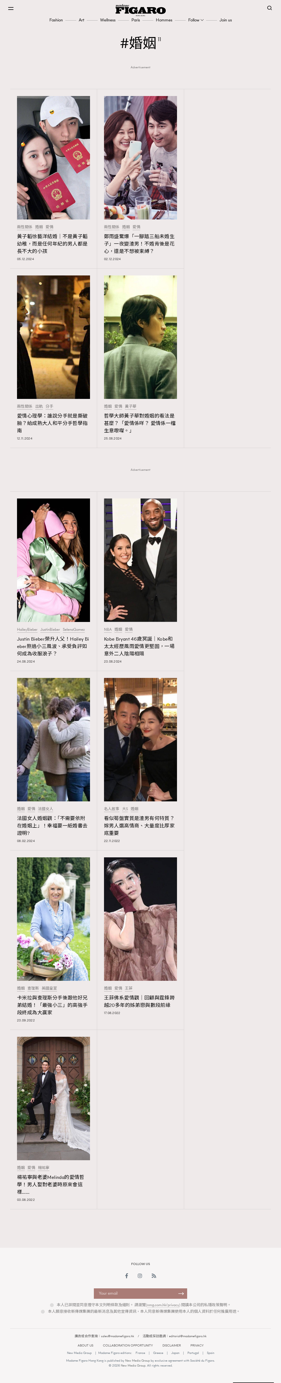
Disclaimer (171, 1345)
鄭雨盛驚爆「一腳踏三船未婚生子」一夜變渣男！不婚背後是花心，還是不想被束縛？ (139, 244)
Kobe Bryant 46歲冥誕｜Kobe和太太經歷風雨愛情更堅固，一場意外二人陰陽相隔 (139, 646)
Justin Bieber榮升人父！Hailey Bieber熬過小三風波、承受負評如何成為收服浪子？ (53, 646)
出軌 (39, 406)
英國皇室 (49, 988)
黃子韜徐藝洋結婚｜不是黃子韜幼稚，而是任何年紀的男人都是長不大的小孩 (52, 244)
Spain (210, 1353)
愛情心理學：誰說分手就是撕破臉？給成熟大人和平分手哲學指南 (52, 423)
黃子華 (130, 406)
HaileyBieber (27, 629)
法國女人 (45, 809)
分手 (49, 406)
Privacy (197, 1345)
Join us (226, 20)
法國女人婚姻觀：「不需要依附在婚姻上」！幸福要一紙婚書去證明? (52, 825)
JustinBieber (50, 629)
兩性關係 (24, 227)
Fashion (56, 20)
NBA (108, 629)
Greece (158, 1353)
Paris (135, 20)
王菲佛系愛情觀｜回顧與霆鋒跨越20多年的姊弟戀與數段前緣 (139, 1002)
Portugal (193, 1353)
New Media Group (79, 1353)
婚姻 (39, 227)
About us (85, 1345)
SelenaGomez (74, 629)
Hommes (164, 20)
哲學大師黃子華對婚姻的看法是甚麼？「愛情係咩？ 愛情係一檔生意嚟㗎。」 (140, 423)
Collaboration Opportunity (128, 1345)
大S (125, 809)
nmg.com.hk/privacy (163, 1305)
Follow (193, 20)
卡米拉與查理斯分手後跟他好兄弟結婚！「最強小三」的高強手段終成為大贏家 (52, 1005)
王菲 (129, 988)
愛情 (49, 227)
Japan (175, 1353)
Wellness (108, 20)
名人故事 (111, 809)
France (140, 1353)
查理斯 (33, 988)
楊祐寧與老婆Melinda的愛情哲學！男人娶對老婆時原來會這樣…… (51, 1184)
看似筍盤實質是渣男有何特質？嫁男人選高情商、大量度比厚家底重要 (139, 825)
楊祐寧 (43, 1167)
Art (81, 20)
